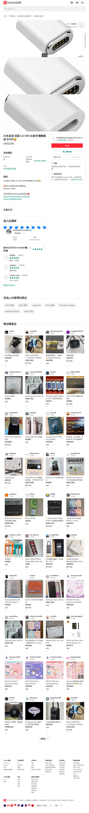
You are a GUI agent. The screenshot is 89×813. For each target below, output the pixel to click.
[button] (28, 233)
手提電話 (62, 767)
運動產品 (34, 788)
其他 (18, 779)
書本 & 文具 (76, 767)
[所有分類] (71, 2)
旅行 (74, 774)
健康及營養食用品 (50, 767)
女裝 (32, 763)
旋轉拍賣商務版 (8, 769)
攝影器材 (62, 771)
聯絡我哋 (28, 800)
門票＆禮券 (76, 778)
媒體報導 (35, 800)
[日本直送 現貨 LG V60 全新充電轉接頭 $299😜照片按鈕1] (44, 38)
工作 (4, 779)
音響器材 (62, 769)
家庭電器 (34, 786)
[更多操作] (81, 24)
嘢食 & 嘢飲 (48, 769)
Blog (4, 767)
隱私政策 (64, 800)
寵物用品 (34, 790)
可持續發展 (42, 800)
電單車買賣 (20, 769)
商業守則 (71, 800)
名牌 (32, 765)
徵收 (18, 786)
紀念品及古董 (77, 771)
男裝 (32, 767)
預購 (18, 784)
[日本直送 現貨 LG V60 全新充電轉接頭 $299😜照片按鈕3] (44, 112)
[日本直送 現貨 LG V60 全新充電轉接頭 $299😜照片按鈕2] (44, 75)
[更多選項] (6, 366)
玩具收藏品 (76, 763)
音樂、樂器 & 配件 (78, 765)
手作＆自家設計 (77, 769)
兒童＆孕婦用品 (49, 765)
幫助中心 (22, 800)
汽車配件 (20, 765)
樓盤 (18, 767)
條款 (59, 800)
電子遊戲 (34, 784)
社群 (18, 781)
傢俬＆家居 (34, 779)
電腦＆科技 (34, 781)
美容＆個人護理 (35, 769)
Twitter (5, 765)
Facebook (6, 763)
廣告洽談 (53, 800)
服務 (4, 781)
